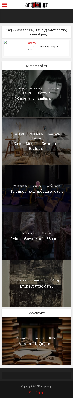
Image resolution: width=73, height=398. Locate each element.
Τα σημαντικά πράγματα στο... (36, 191)
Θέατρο (32, 43)
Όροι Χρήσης (36, 392)
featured (19, 88)
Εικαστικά (54, 88)
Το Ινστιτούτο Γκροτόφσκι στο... (43, 48)
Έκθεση (27, 92)
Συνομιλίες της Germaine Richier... (36, 146)
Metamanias (36, 88)
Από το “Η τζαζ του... (36, 343)
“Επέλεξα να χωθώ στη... (36, 98)
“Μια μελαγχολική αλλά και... (36, 238)
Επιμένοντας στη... (36, 286)
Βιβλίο (53, 338)
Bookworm (22, 338)
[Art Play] (36, 4)
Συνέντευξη (43, 92)
